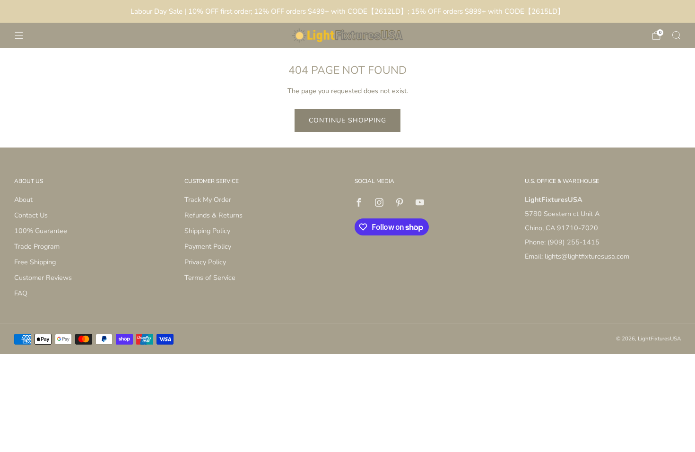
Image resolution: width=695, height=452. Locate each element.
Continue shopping (347, 120)
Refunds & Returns (213, 215)
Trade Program (37, 246)
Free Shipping (35, 262)
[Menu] (19, 35)
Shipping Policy (207, 230)
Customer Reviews (43, 277)
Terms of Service (209, 277)
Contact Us (31, 215)
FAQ (20, 293)
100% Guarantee (40, 230)
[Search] (676, 35)
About (23, 199)
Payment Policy (207, 246)
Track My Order (207, 199)
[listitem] (347, 11)
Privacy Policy (205, 262)
